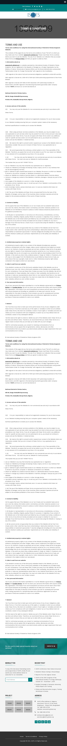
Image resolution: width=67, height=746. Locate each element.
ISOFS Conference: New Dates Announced (48, 669)
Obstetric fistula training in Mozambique (48, 672)
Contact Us (50, 646)
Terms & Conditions (31, 736)
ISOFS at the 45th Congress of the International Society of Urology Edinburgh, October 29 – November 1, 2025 (49, 679)
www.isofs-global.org (31, 55)
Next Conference (26, 6)
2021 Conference (18, 9)
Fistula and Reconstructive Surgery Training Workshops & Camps (49, 690)
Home (21, 736)
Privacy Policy (20, 59)
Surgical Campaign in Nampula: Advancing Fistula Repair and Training (48, 685)
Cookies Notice (17, 287)
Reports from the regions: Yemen (46, 674)
